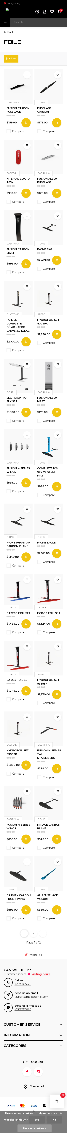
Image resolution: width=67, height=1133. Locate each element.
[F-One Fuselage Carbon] (48, 86)
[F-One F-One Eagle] (48, 521)
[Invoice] (44, 1106)
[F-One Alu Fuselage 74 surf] (48, 873)
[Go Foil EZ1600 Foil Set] (48, 591)
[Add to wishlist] (27, 75)
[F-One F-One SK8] (48, 227)
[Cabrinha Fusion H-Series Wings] (18, 803)
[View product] (26, 122)
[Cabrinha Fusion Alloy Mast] (48, 376)
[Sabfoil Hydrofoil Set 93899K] (18, 728)
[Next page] (43, 933)
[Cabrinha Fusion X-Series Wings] (18, 446)
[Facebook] (27, 1071)
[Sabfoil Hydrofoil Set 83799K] (48, 298)
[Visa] (33, 1106)
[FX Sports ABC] (15, 12)
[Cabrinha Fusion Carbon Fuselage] (18, 86)
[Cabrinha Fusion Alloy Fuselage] (48, 157)
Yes (37, 1119)
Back (10, 32)
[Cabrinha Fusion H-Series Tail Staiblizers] (48, 728)
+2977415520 (23, 984)
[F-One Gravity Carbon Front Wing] (18, 873)
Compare (18, 131)
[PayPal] (11, 1106)
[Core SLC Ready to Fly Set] (18, 376)
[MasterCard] (22, 1106)
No (54, 1119)
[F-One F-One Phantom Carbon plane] (18, 521)
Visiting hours (41, 974)
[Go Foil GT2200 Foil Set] (18, 591)
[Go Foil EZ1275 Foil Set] (18, 658)
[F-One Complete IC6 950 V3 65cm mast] (48, 446)
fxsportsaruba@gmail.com (32, 996)
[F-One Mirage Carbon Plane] (48, 803)
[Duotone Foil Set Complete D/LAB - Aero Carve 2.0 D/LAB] (18, 298)
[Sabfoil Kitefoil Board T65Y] (18, 157)
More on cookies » (34, 1128)
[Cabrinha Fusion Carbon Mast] (18, 227)
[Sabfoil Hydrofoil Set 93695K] (48, 658)
